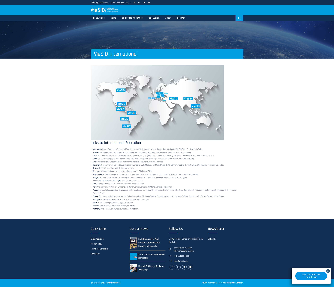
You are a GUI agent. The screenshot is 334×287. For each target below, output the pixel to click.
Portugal (96, 199)
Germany (96, 171)
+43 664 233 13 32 (121, 3)
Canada (96, 155)
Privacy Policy (96, 244)
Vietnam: (96, 209)
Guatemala (97, 174)
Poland (95, 190)
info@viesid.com (100, 3)
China (95, 159)
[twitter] (144, 2)
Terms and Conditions (100, 249)
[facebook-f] (134, 2)
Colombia (96, 165)
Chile (95, 162)
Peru (95, 187)
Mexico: (96, 184)
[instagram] (139, 2)
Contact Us (95, 254)
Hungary (96, 177)
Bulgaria (96, 152)
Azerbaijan (97, 149)
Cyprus (95, 168)
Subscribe (212, 239)
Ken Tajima (117, 181)
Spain (95, 203)
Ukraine (96, 206)
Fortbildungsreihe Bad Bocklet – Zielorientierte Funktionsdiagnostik (149, 243)
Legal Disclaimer (97, 239)
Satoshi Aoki (104, 181)
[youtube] (149, 2)
